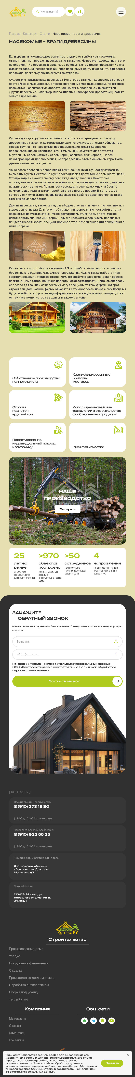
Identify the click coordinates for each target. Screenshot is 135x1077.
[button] (37, 11)
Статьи (45, 34)
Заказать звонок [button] (64, 681)
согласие (33, 663)
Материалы (18, 1018)
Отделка (16, 970)
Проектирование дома (26, 949)
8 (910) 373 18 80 (31, 806)
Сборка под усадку (23, 992)
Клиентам (30, 34)
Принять (112, 1063)
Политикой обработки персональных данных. (50, 1070)
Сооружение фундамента (28, 963)
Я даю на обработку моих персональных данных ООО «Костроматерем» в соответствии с (64, 667)
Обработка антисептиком (29, 985)
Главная (14, 34)
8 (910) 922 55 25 (32, 834)
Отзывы (15, 1026)
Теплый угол (18, 999)
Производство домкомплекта (31, 978)
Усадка (14, 956)
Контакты (16, 1040)
